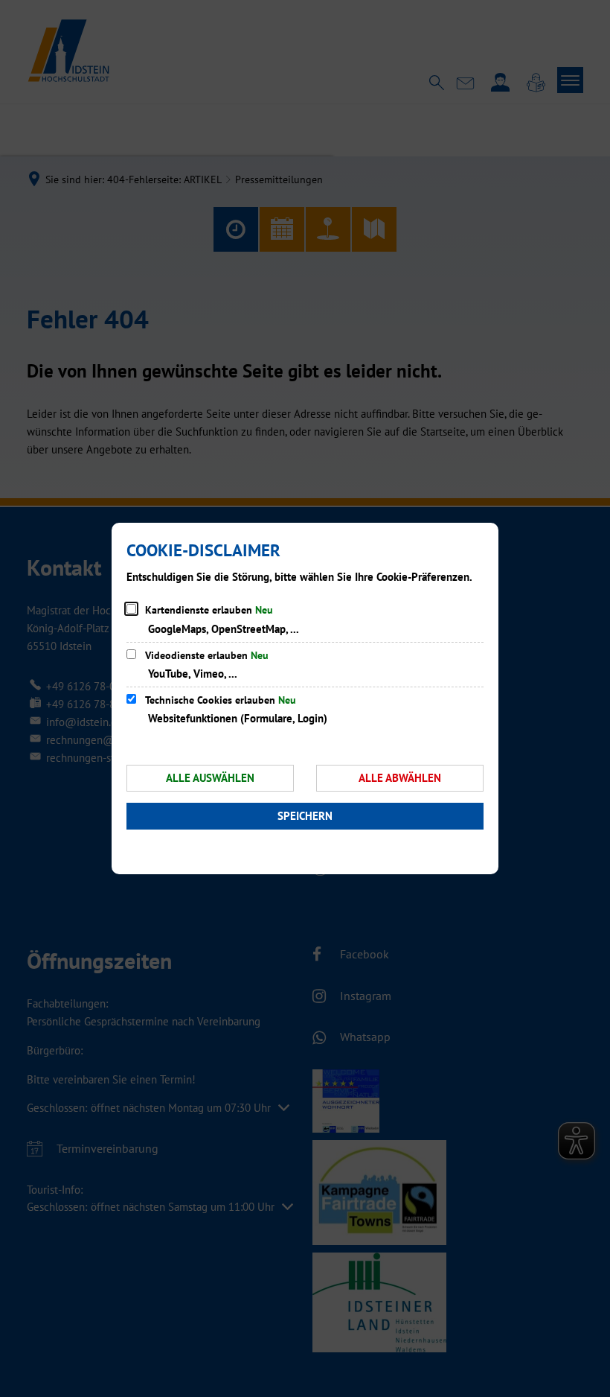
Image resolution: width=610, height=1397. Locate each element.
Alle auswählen (210, 778)
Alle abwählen (400, 778)
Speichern (305, 816)
